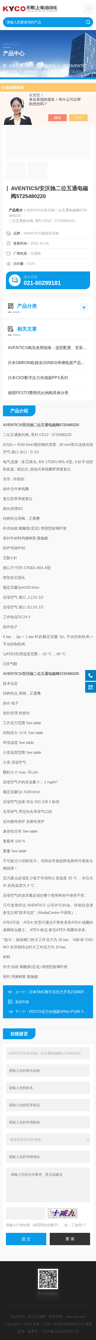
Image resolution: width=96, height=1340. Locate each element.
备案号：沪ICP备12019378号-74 (53, 1331)
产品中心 (48, 66)
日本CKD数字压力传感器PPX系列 (38, 378)
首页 (30, 66)
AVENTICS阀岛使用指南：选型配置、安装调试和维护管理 (48, 348)
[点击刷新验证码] (62, 1213)
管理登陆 (55, 1317)
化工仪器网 (37, 1317)
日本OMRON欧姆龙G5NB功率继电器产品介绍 (48, 363)
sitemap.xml (75, 1317)
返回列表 (22, 1002)
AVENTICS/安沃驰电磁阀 (44, 72)
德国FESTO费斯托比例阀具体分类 (38, 393)
